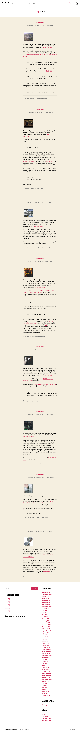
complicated (50, 161)
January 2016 (46, 647)
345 (46, 325)
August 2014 (45, 681)
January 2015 (46, 671)
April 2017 (45, 617)
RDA (33, 336)
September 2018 (47, 594)
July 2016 (45, 635)
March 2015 (45, 667)
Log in (43, 714)
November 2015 (46, 651)
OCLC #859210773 (28, 557)
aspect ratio (27, 188)
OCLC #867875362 (48, 555)
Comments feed (46, 718)
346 (37, 323)
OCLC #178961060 (28, 437)
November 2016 (46, 627)
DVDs (36, 98)
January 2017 (46, 623)
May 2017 (44, 615)
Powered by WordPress (25, 729)
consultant (32, 98)
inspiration (39, 98)
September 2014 (47, 679)
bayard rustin (27, 247)
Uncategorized (40, 22)
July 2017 (44, 611)
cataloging (27, 98)
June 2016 (45, 637)
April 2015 (45, 665)
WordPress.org (46, 720)
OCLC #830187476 (37, 226)
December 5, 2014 (40, 414)
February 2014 (46, 693)
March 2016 (45, 643)
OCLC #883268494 (37, 496)
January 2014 (46, 695)
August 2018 (45, 596)
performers (34, 401)
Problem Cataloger (8, 3)
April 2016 (45, 641)
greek (33, 517)
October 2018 (46, 592)
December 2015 (46, 649)
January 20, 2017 (40, 202)
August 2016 (45, 633)
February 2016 (46, 645)
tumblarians (44, 98)
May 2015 (44, 663)
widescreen (42, 336)
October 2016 (46, 629)
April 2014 (45, 689)
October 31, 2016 (40, 261)
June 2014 (45, 685)
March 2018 (45, 598)
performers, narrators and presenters (45, 384)
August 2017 (45, 608)
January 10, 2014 (40, 531)
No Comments (50, 25)
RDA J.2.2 (49, 71)
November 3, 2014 (40, 477)
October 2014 (46, 677)
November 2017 (46, 602)
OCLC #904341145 (46, 375)
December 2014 (46, 673)
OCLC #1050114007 (47, 48)
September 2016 (47, 631)
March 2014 (45, 691)
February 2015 (46, 669)
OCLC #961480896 (39, 287)
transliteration (45, 517)
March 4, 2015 (40, 349)
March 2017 (45, 619)
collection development (41, 247)
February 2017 (46, 621)
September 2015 (47, 655)
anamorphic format (29, 161)
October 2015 (46, 653)
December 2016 (46, 625)
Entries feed (45, 716)
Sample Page (68, 3)
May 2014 (44, 687)
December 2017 (46, 600)
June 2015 (45, 661)
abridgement (47, 571)
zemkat (31, 25)
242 (24, 510)
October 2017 (46, 604)
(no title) (7, 599)
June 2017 (45, 613)
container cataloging (34, 463)
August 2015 (45, 657)
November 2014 (46, 675)
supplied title (38, 517)
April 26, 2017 (40, 112)
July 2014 (45, 683)
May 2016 (44, 639)
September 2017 (47, 606)
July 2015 (44, 659)
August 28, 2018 (40, 25)
